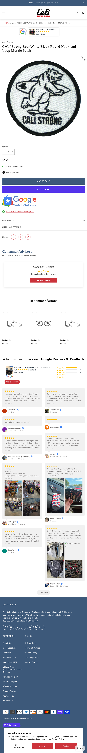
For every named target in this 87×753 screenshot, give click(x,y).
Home (7, 23)
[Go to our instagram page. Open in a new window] (11, 627)
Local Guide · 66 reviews (59, 586)
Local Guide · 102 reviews (17, 459)
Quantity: (6, 147)
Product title (6, 340)
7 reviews (53, 412)
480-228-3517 (9, 621)
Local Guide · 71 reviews (16, 524)
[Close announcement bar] (83, 2)
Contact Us (7, 652)
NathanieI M (54, 427)
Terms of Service (32, 648)
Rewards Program (10, 677)
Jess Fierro (54, 410)
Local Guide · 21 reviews (59, 456)
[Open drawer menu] (3, 12)
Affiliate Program (10, 686)
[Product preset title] (14, 323)
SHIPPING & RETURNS (11, 227)
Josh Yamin (12, 550)
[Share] (13, 237)
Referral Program (10, 681)
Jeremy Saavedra (14, 428)
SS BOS (53, 454)
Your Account (8, 696)
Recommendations (43, 301)
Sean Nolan (12, 410)
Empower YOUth (10, 657)
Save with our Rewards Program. (20, 211)
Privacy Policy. (58, 739)
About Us (7, 643)
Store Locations (9, 648)
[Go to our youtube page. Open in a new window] (29, 627)
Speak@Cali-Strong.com (27, 621)
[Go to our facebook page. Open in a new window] (5, 627)
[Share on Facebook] (20, 237)
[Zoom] (83, 58)
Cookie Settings (32, 662)
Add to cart (43, 181)
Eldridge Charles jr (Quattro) (19, 456)
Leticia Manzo (55, 519)
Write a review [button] (43, 280)
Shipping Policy (32, 657)
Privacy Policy (31, 643)
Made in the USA (10, 662)
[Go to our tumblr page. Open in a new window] (41, 627)
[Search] (78, 12)
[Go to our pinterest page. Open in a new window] (35, 627)
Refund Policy (31, 652)
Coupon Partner (9, 691)
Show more (43, 592)
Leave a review (12, 382)
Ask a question (12, 172)
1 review (11, 412)
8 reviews (53, 521)
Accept (42, 746)
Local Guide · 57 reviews (16, 431)
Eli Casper (12, 522)
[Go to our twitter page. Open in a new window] (17, 627)
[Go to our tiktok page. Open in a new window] (23, 627)
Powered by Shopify (24, 718)
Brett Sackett (55, 584)
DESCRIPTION (8, 220)
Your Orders (8, 701)
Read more (8, 403)
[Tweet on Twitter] (27, 237)
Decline (66, 746)
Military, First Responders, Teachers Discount (12, 669)
